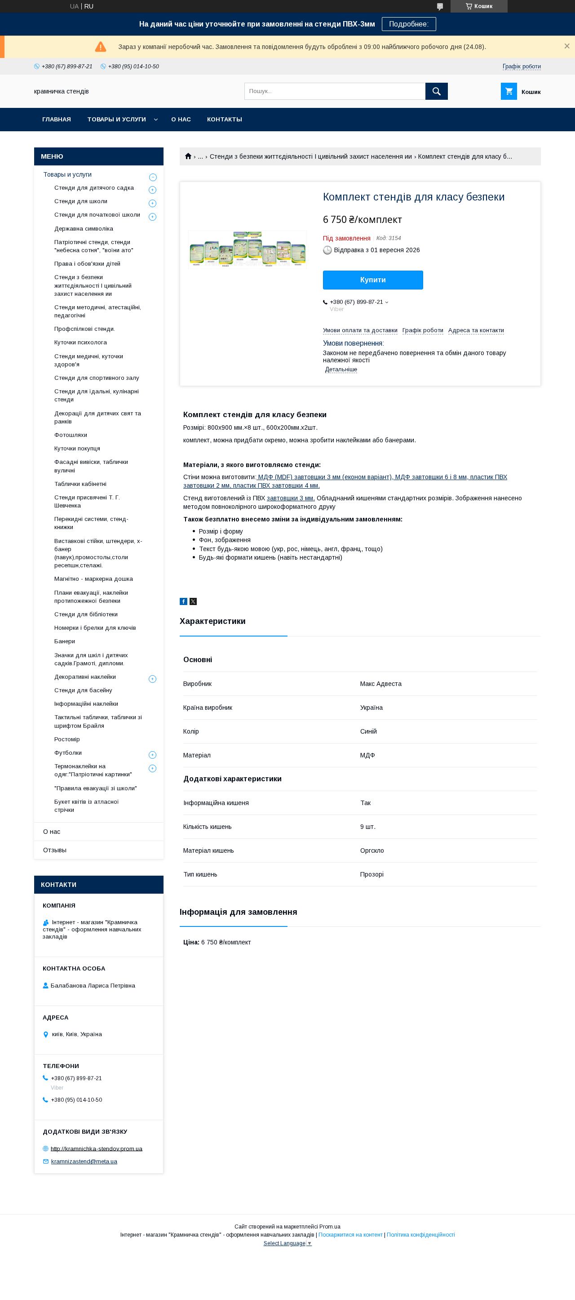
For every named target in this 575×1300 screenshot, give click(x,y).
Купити (373, 280)
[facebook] (183, 602)
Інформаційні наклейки (86, 703)
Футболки (68, 752)
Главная (56, 119)
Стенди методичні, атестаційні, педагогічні (97, 311)
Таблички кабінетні (80, 484)
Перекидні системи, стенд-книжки (91, 523)
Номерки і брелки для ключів (95, 627)
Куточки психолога (80, 342)
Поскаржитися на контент (350, 1235)
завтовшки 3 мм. (291, 498)
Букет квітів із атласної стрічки (86, 805)
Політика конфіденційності (421, 1235)
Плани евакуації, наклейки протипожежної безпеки (91, 596)
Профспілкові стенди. (84, 328)
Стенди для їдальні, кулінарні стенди (96, 395)
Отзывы (54, 850)
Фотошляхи (70, 435)
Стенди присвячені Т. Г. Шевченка (87, 501)
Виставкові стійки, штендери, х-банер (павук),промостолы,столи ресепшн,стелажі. (98, 553)
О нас (181, 119)
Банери (64, 641)
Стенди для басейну (83, 690)
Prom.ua (330, 1227)
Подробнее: (409, 24)
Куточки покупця (77, 448)
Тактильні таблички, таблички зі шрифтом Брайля (98, 721)
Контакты (224, 119)
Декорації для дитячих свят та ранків (97, 417)
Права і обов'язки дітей (87, 263)
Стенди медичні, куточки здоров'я (88, 360)
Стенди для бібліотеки (86, 614)
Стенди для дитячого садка (94, 187)
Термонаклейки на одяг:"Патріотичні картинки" (93, 770)
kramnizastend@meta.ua (84, 1161)
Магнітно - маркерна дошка (93, 578)
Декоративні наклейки (85, 676)
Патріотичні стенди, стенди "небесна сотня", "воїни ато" (93, 246)
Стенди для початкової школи (97, 214)
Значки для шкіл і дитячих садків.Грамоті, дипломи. (91, 659)
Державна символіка (83, 228)
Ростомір (67, 739)
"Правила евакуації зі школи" (95, 788)
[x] (193, 602)
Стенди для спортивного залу (96, 377)
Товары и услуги (116, 119)
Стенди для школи (80, 201)
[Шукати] (436, 91)
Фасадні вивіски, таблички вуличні (91, 466)
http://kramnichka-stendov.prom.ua (96, 1148)
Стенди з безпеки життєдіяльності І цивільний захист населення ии (311, 156)
